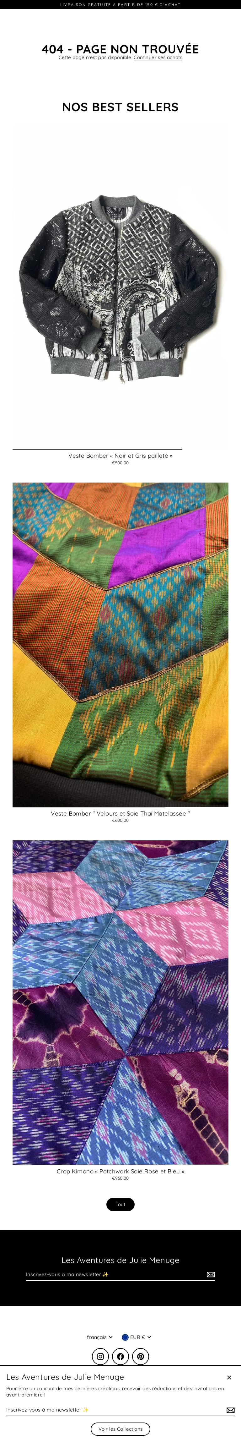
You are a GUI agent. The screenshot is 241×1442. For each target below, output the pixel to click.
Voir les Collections (121, 1429)
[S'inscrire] (210, 1275)
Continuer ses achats (158, 57)
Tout (120, 1204)
